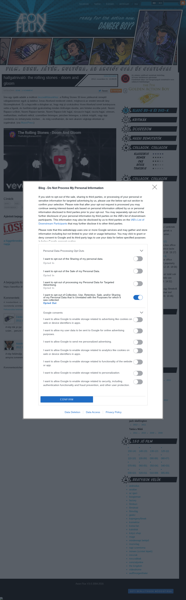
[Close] (155, 188)
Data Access (93, 412)
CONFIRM (67, 399)
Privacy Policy (114, 412)
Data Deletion (72, 412)
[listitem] (93, 251)
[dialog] (93, 300)
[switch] (138, 258)
